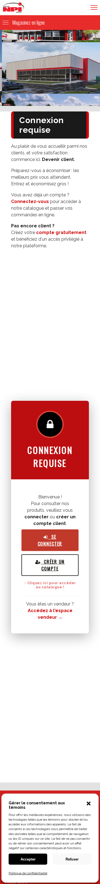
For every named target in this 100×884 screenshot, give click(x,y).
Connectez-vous (30, 201)
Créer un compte (53, 565)
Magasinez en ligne (28, 22)
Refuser (72, 859)
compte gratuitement (61, 232)
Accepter (28, 859)
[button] (88, 805)
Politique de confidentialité (28, 873)
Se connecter (50, 540)
